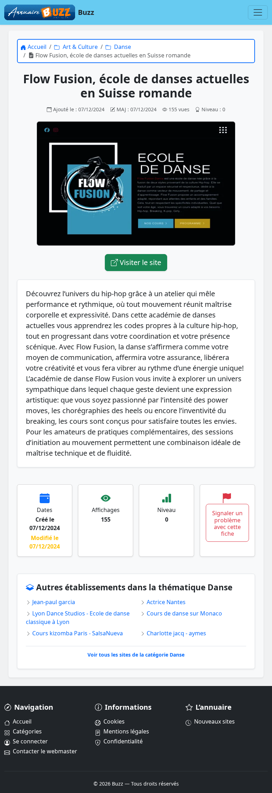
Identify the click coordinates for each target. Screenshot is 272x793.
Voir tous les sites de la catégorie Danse (136, 654)
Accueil (22, 721)
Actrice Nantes (165, 602)
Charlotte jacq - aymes (175, 633)
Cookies (114, 721)
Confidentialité (123, 741)
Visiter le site (139, 262)
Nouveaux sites (214, 721)
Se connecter (30, 741)
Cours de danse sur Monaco (183, 613)
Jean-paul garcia (53, 602)
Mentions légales (126, 731)
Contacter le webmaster (45, 751)
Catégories (27, 731)
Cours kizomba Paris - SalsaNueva (77, 633)
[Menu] (258, 12)
